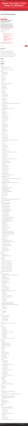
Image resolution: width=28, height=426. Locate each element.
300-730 (3, 142)
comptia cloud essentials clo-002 (5, 227)
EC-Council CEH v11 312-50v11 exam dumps (6, 263)
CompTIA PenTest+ (3, 228)
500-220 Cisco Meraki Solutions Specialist (6, 191)
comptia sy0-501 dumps (4, 248)
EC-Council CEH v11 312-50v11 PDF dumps (6, 267)
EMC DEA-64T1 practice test (5, 280)
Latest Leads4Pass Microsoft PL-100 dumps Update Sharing (7, 56)
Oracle (1, 385)
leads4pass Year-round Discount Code (9, 38)
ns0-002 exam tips (4, 382)
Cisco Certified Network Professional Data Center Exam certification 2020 (9, 182)
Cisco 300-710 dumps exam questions (6, 162)
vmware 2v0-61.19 (4, 415)
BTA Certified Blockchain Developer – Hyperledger (7, 69)
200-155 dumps (3, 78)
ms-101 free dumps (4, 368)
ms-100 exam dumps (4, 360)
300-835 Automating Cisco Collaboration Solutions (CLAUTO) (9, 158)
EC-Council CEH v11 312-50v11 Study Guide (6, 270)
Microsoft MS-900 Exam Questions (6, 344)
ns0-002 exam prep (4, 381)
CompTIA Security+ (3, 239)
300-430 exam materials (4, 116)
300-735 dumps (4, 153)
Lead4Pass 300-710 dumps (5, 173)
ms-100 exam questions (4, 361)
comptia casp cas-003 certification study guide (7, 218)
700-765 (2, 82)
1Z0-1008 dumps (3, 387)
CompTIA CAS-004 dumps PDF (5, 205)
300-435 (3, 121)
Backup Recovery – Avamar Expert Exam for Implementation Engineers (10, 304)
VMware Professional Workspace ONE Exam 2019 (7, 419)
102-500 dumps (4, 334)
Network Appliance (3, 377)
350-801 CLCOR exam (4, 96)
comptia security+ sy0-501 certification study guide (8, 241)
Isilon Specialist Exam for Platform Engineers (7, 302)
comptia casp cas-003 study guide (6, 219)
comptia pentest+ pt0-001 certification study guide (7, 232)
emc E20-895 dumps (4, 307)
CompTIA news (2, 252)
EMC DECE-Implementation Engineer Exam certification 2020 (8, 290)
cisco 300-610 (3, 183)
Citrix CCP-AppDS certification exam (5, 200)
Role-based (2, 359)
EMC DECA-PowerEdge (3, 281)
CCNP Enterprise (3, 109)
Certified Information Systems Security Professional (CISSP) (8, 323)
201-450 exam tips (4, 330)
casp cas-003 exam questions (5, 211)
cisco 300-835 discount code (5, 165)
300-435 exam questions (5, 125)
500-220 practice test (4, 195)
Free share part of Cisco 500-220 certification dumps (6, 52)
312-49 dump (2, 259)
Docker (1, 253)
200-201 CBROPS (4, 177)
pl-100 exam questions (4, 373)
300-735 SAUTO (4, 157)
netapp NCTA (2, 378)
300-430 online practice (4, 120)
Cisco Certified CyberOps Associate (5, 176)
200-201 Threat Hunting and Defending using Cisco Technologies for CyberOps (11, 178)
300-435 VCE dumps (4, 132)
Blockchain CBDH (4, 68)
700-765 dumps (3, 86)
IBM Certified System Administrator (5, 315)
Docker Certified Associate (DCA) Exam (6, 255)
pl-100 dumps (2, 351)
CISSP (2, 324)
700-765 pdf (2, 90)
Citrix (1, 196)
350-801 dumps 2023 (4, 99)
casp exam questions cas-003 (5, 215)
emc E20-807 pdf (4, 294)
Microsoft (2, 339)
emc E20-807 (3, 291)
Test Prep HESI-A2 (4, 403)
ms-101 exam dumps (4, 365)
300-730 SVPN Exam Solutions (5, 150)
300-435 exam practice (4, 124)
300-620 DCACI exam (4, 105)
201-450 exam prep (4, 329)
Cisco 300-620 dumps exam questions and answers (8, 108)
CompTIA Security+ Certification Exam (6, 240)
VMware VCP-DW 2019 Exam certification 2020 (6, 413)
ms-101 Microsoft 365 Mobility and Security (7, 369)
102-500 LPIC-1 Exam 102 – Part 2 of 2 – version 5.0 (8, 338)
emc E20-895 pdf (4, 308)
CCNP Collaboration (3, 91)
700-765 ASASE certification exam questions (6, 83)
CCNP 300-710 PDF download (5, 161)
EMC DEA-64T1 (3, 276)
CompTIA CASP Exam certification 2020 (5, 210)
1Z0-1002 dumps (3, 386)
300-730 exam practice (4, 145)
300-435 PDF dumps (4, 129)
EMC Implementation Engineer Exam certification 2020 (7, 303)
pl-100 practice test (4, 376)
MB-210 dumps (3, 347)
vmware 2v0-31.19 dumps (5, 410)
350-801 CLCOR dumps (4, 95)
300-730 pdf (3, 149)
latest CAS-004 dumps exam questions (6, 209)
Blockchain (2, 66)
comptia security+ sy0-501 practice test (6, 244)
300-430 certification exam (5, 112)
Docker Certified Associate (4, 254)
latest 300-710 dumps (4, 172)
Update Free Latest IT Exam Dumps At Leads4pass (14, 4)
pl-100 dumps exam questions (4, 352)
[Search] (26, 9)
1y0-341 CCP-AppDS (3, 197)
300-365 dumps (3, 79)
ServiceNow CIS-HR (4, 398)
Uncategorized (2, 404)
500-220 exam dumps (4, 192)
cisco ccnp (2, 133)
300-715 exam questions (5, 137)
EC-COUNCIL (2, 258)
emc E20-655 (3, 298)
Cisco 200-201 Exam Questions (5, 181)
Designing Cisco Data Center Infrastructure (7, 187)
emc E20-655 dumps (4, 299)
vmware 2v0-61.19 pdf (4, 418)
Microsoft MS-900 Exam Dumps (5, 343)
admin (2, 22)
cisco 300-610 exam (4, 186)
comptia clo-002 (4, 223)
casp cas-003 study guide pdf (5, 214)
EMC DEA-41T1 (3, 285)
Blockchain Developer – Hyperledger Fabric (6, 67)
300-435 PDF (3, 128)
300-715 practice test (4, 141)
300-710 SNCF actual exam (5, 134)
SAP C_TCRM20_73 (4, 392)
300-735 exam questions (5, 154)
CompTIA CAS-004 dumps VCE (5, 206)
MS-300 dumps (3, 348)
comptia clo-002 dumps (4, 224)
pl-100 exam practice (3, 355)
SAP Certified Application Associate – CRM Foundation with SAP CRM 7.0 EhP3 (11, 393)
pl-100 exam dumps (4, 372)
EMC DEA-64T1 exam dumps (5, 277)
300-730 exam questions (5, 146)
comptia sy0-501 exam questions (5, 249)
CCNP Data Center (3, 104)
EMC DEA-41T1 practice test (5, 289)
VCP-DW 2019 (3, 414)
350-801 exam (3, 100)
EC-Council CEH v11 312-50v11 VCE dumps (6, 271)
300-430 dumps (4, 113)
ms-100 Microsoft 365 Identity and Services (7, 364)
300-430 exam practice (4, 117)
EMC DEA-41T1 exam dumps (5, 286)
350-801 (3, 92)
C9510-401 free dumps (4, 319)
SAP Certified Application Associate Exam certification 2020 (8, 391)
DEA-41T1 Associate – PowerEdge (6, 282)
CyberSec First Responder (5, 74)
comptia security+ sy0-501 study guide (6, 245)
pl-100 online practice (3, 356)
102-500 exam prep (4, 335)
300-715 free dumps (4, 138)
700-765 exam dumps (3, 87)
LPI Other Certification (3, 333)
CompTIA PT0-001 (4, 236)
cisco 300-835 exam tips (4, 169)
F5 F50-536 (3, 313)
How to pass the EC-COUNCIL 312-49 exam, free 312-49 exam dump (6, 21)
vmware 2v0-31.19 (4, 409)
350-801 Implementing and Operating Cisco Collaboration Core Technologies (10, 103)
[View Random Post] (25, 9)
